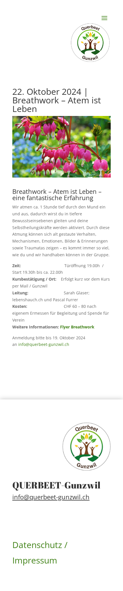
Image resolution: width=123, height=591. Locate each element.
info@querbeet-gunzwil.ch (43, 344)
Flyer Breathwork (77, 327)
